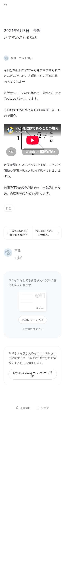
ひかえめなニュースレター (39, 353)
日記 (8, 208)
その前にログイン (32, 329)
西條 (18, 251)
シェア (45, 407)
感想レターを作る (32, 320)
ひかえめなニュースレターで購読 (32, 374)
